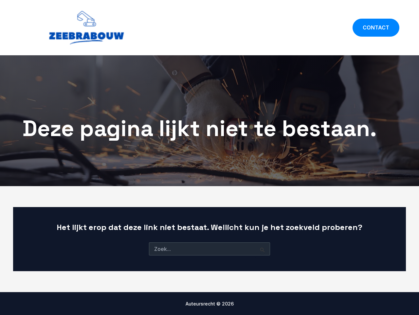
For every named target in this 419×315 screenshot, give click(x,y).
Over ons (307, 27)
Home (278, 27)
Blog (335, 27)
